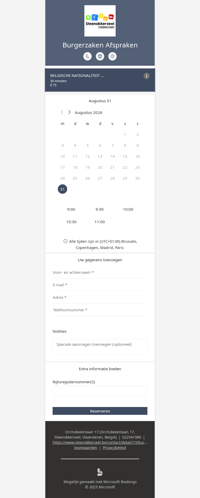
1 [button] (125, 134)
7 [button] (112, 145)
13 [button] (100, 156)
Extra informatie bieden (100, 368)
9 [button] (137, 145)
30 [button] (137, 178)
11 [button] (75, 156)
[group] (100, 215)
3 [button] (62, 145)
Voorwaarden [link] (85, 447)
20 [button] (100, 167)
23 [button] (137, 167)
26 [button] (87, 178)
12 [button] (87, 156)
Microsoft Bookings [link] (120, 481)
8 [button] (125, 145)
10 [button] (62, 156)
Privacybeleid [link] (114, 447)
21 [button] (112, 167)
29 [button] (125, 178)
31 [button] (62, 189)
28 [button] (112, 178)
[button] (62, 112)
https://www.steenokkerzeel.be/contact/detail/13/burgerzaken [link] (107, 442)
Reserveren (100, 411)
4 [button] (75, 145)
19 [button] (87, 167)
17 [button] (62, 167)
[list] (100, 80)
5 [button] (87, 145)
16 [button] (137, 156)
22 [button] (125, 167)
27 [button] (100, 178)
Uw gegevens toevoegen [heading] (100, 259)
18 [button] (75, 167)
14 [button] (112, 156)
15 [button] (125, 156)
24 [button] (62, 178)
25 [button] (75, 178)
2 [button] (137, 134)
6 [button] (100, 145)
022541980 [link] (131, 437)
